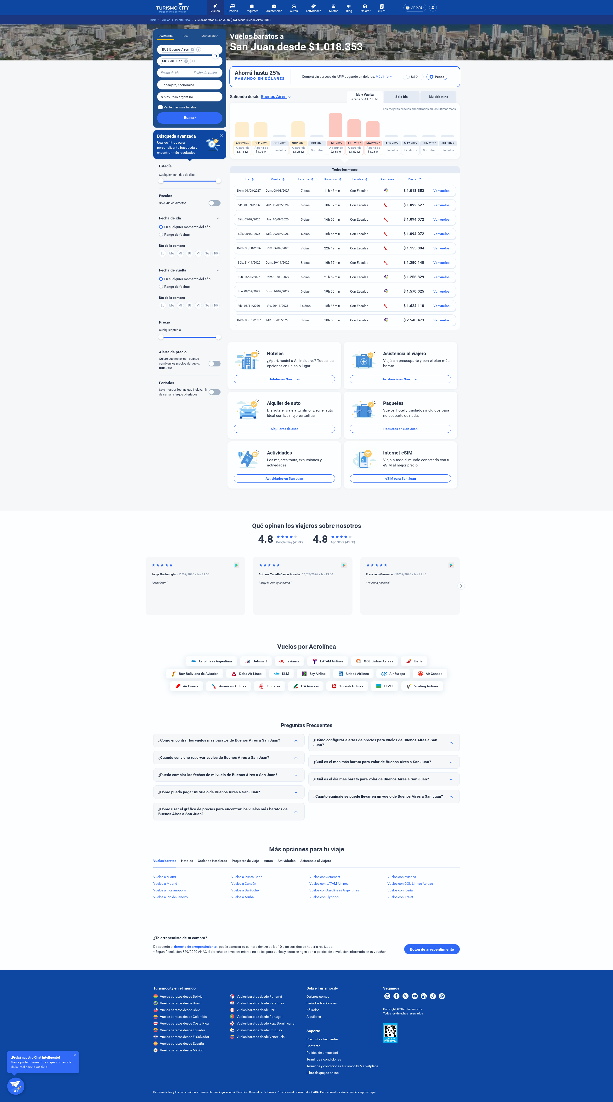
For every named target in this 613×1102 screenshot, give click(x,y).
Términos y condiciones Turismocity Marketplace (342, 1066)
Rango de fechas (177, 234)
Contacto (313, 1046)
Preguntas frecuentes (322, 1039)
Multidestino (209, 36)
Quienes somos (317, 996)
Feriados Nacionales (321, 1003)
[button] (433, 8)
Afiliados (312, 1010)
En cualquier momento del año (187, 227)
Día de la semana (172, 246)
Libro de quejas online (322, 1073)
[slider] (161, 180)
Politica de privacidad (322, 1053)
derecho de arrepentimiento (195, 947)
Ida (185, 36)
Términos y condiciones (323, 1059)
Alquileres (313, 1017)
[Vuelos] (172, 7)
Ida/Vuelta (166, 36)
